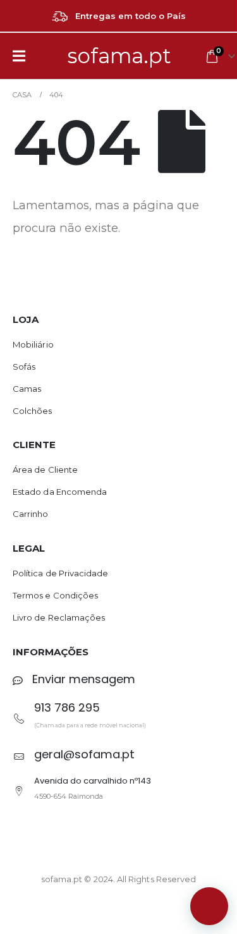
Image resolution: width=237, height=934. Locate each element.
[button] (209, 906)
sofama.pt (119, 55)
